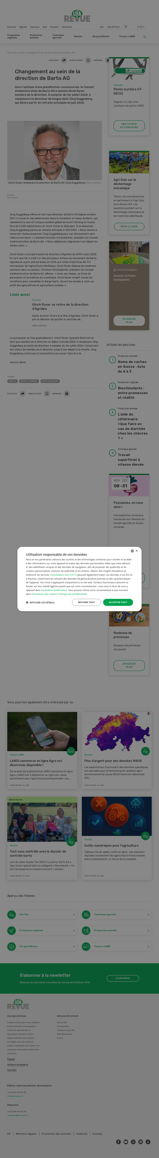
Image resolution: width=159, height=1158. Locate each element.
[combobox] (132, 550)
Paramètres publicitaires (54, 590)
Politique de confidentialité (72, 593)
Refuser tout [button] (86, 602)
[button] (40, 602)
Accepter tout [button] (118, 602)
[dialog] (79, 579)
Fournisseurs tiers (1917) (63, 574)
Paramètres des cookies (44, 593)
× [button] (136, 551)
